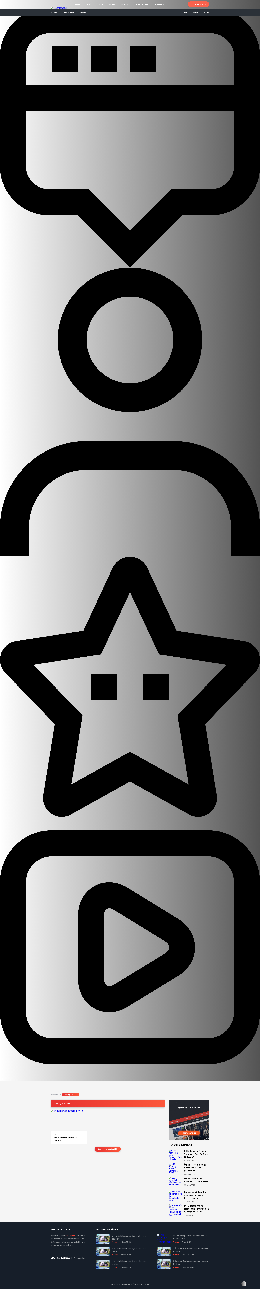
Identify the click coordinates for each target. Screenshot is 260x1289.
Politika (54, 12)
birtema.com (70, 1235)
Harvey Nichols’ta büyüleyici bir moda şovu (196, 1180)
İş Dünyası (125, 4)
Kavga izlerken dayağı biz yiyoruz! (65, 1138)
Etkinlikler (159, 4)
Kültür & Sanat (142, 4)
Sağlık (112, 4)
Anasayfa (56, 1095)
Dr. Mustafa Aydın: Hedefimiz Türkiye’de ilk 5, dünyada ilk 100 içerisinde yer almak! (196, 1209)
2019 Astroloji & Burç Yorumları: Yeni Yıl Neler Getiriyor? (196, 1154)
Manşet (196, 12)
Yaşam (78, 4)
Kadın (185, 12)
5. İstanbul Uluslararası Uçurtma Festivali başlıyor (129, 1237)
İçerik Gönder (200, 4)
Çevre (89, 4)
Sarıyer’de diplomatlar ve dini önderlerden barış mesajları (195, 1195)
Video (206, 12)
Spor (101, 4)
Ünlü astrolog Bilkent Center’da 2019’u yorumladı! (195, 1167)
